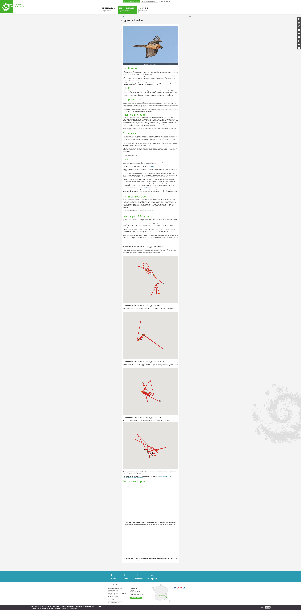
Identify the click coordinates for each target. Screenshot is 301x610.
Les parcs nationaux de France (148, 1)
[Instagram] (164, 1)
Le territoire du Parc (112, 587)
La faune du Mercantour (139, 16)
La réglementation (112, 595)
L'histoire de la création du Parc (115, 588)
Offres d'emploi (111, 599)
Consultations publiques (113, 602)
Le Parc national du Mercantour (131, 1)
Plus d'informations (72, 608)
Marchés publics (111, 598)
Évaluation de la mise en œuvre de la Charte (117, 593)
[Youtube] (167, 1)
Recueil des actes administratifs (115, 601)
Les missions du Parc (112, 591)
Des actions (143, 8)
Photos (113, 579)
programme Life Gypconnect (151, 187)
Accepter (262, 607)
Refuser (268, 607)
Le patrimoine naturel (127, 16)
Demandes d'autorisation (113, 596)
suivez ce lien (151, 210)
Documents (139, 579)
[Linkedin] (169, 1)
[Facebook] (162, 1)
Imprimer (184, 17)
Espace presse (152, 579)
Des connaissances (126, 8)
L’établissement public (113, 590)
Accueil (108, 16)
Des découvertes (108, 8)
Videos (126, 579)
